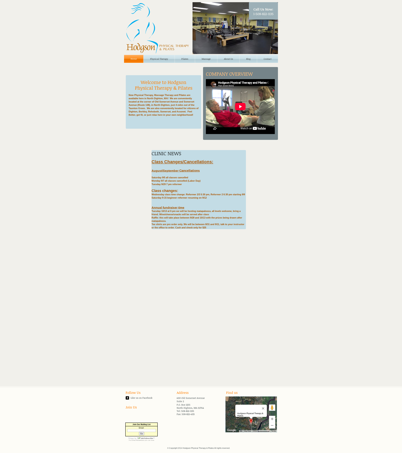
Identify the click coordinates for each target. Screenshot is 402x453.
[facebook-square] (127, 398)
